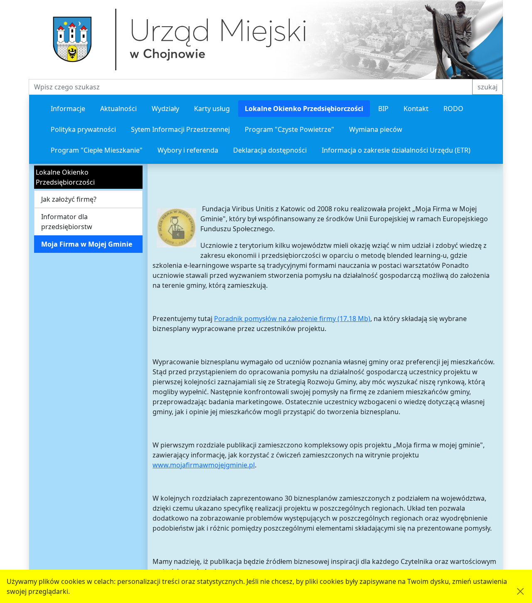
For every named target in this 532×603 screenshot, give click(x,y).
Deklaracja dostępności (270, 150)
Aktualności (118, 108)
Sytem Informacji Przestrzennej (180, 129)
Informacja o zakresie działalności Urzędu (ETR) (396, 150)
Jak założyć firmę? (68, 199)
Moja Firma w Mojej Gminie (86, 244)
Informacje (68, 108)
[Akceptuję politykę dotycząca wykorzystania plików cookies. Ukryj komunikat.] (520, 591)
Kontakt (416, 108)
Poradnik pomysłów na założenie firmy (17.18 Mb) (292, 318)
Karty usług (212, 108)
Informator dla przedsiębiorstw (66, 221)
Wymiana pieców (375, 129)
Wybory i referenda (188, 150)
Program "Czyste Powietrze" (289, 129)
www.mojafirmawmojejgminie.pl (204, 465)
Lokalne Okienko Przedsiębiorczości (304, 108)
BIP (383, 108)
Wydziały (165, 108)
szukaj (488, 86)
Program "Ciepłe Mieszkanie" (97, 150)
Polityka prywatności (83, 129)
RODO (453, 108)
